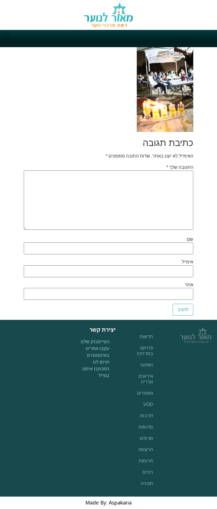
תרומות (146, 460)
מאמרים (145, 393)
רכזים (147, 472)
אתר (189, 285)
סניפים (146, 438)
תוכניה (147, 483)
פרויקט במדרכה (145, 351)
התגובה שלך (179, 167)
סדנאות (145, 427)
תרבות (146, 415)
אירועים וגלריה (145, 379)
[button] (5, 36)
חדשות (146, 336)
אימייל (187, 262)
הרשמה (145, 449)
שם (190, 239)
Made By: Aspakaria (108, 502)
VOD (148, 404)
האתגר (146, 364)
